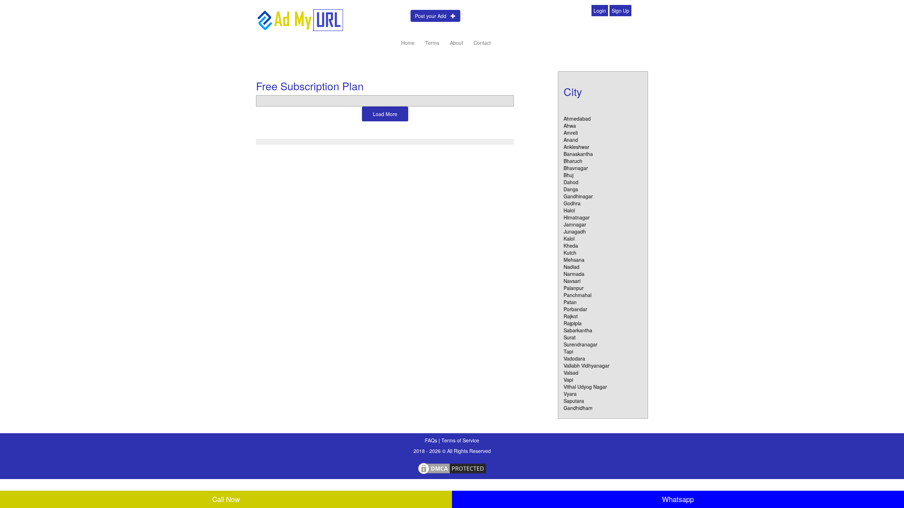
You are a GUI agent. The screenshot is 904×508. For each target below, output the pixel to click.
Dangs (571, 189)
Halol (569, 210)
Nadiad (571, 266)
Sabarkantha (578, 330)
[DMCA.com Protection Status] (452, 467)
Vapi (568, 379)
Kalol (569, 238)
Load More (385, 113)
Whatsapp (678, 499)
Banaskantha (578, 153)
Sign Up (620, 10)
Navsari (572, 280)
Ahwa (570, 125)
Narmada (574, 273)
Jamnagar (575, 224)
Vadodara (574, 358)
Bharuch (573, 160)
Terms (432, 42)
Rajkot (571, 316)
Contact (482, 42)
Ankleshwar (576, 146)
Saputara (574, 400)
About (456, 42)
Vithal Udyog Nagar (585, 386)
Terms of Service (460, 440)
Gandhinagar (578, 196)
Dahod (571, 182)
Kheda (571, 245)
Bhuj (568, 175)
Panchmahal (577, 294)
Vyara (570, 393)
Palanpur (574, 287)
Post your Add (433, 15)
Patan (570, 302)
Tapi (568, 351)
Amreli (571, 132)
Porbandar (575, 309)
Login (600, 10)
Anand (571, 139)
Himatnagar (577, 217)
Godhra (572, 203)
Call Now (226, 499)
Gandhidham (578, 407)
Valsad (571, 372)
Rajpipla (573, 323)
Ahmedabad (577, 118)
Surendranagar (580, 344)
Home (408, 42)
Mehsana (574, 259)
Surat (570, 337)
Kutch (570, 252)
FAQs (432, 440)
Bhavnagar (576, 167)
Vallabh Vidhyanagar (586, 365)
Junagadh (575, 231)
